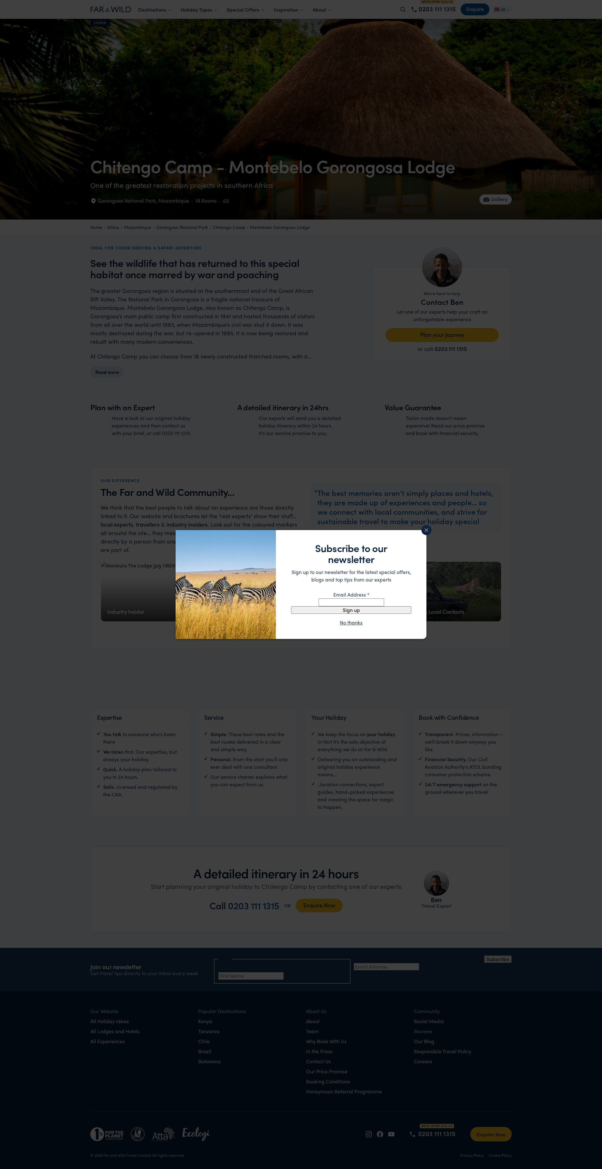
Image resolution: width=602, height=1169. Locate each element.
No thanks (351, 622)
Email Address (351, 594)
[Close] (426, 530)
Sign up (351, 610)
